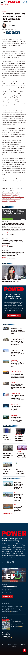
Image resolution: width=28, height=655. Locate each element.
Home (2, 4)
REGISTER (4, 233)
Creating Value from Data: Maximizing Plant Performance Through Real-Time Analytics (13, 224)
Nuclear (7, 4)
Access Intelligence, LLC (13, 644)
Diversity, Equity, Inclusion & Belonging (11, 610)
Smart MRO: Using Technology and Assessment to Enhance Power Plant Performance (12, 241)
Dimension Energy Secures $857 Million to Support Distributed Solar (17, 364)
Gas (11, 349)
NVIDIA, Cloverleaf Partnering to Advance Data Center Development (17, 408)
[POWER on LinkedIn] (13, 562)
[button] (2, 2)
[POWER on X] (10, 562)
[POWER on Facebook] (8, 562)
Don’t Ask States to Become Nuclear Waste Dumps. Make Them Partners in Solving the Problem (17, 420)
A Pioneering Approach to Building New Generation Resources (18, 509)
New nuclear (12, 201)
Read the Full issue (8, 513)
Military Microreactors (17, 338)
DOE (11, 191)
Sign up (9, 638)
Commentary (14, 415)
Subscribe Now (13, 315)
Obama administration (8, 193)
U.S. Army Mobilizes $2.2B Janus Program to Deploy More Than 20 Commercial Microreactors (17, 342)
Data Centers (14, 404)
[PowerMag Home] (14, 2)
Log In (24, 2)
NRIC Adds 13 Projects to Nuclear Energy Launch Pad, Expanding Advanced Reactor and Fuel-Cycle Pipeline (17, 398)
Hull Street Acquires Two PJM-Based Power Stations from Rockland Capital (17, 353)
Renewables (14, 360)
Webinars (6, 206)
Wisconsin (4, 201)
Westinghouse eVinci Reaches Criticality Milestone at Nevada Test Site (18, 386)
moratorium (13, 189)
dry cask (15, 195)
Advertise (4, 606)
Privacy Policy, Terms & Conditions (10, 608)
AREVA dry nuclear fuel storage (11, 199)
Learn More (7, 596)
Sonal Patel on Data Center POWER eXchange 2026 (11, 280)
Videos (5, 263)
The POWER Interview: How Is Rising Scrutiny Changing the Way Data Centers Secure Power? (17, 375)
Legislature (5, 191)
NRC (17, 193)
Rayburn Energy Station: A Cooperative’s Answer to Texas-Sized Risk (19, 497)
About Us (18, 606)
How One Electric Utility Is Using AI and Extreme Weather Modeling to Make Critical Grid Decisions (13, 254)
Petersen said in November (9, 112)
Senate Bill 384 (20, 51)
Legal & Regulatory (16, 371)
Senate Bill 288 (12, 76)
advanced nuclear (15, 393)
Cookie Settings (6, 611)
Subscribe (20, 626)
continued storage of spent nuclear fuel (13, 197)
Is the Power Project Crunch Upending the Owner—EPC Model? (18, 485)
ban (19, 189)
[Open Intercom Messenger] (24, 650)
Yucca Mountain (6, 195)
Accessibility (14, 611)
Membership (11, 606)
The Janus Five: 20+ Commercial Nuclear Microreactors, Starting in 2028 (18, 331)
